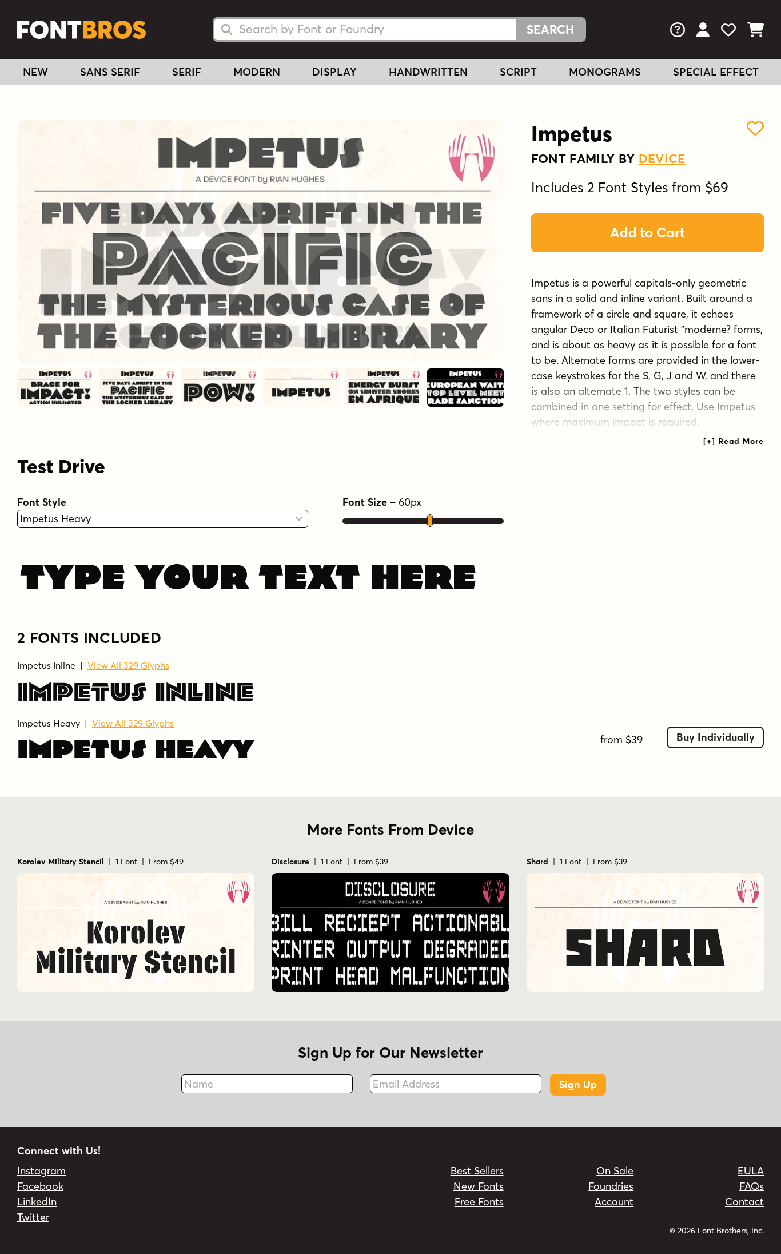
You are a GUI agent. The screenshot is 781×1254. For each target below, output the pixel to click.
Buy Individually (715, 737)
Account (614, 1201)
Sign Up (578, 1084)
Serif (186, 71)
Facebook (40, 1186)
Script (518, 71)
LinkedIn (37, 1201)
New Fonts (478, 1186)
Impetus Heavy (48, 723)
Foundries (610, 1186)
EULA (751, 1170)
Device (662, 158)
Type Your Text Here (248, 575)
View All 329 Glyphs (128, 665)
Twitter (33, 1217)
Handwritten (428, 71)
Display (334, 71)
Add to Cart (647, 232)
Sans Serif (110, 71)
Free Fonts (479, 1201)
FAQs (751, 1186)
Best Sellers (477, 1170)
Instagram (41, 1170)
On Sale (614, 1170)
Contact (744, 1201)
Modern (256, 71)
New (35, 71)
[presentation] (733, 441)
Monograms (605, 71)
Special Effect (716, 71)
